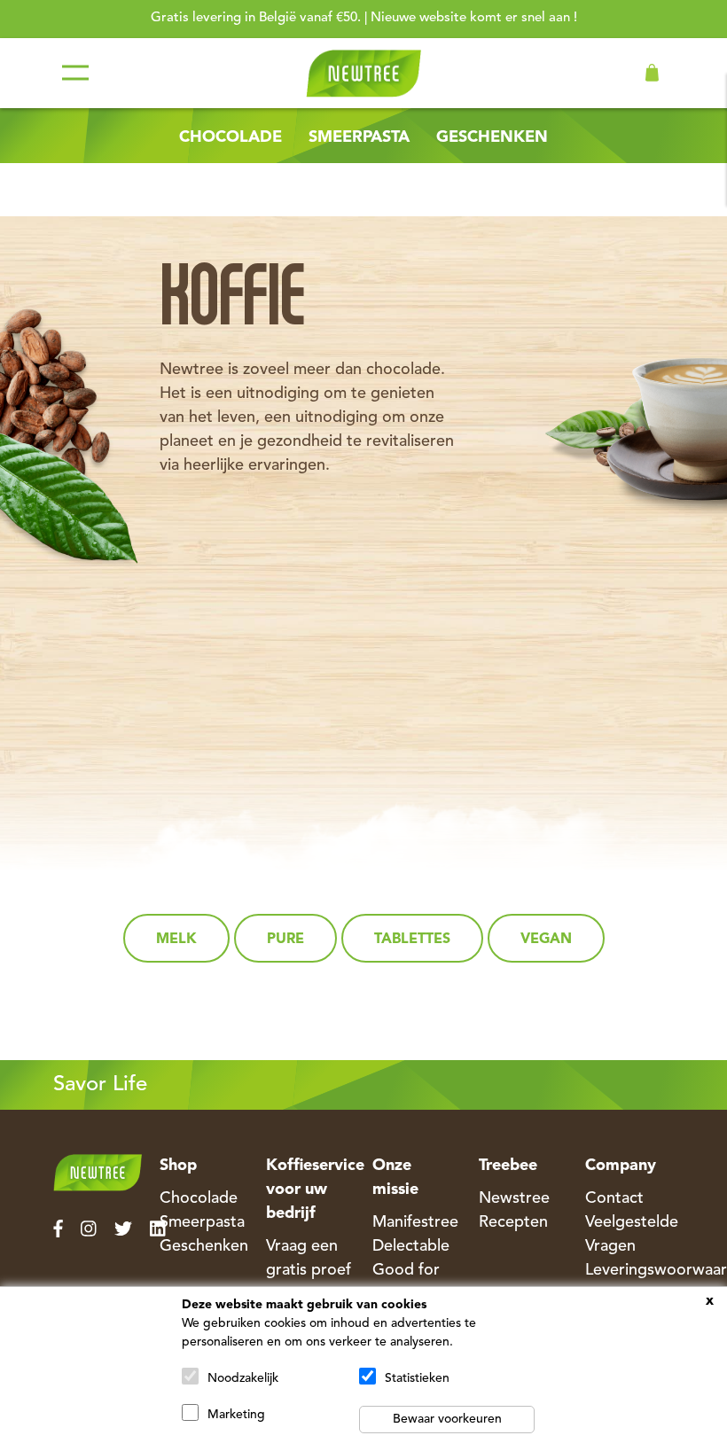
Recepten (513, 1222)
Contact (614, 1198)
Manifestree (415, 1222)
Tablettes (412, 939)
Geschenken (492, 137)
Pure (285, 939)
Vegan (546, 939)
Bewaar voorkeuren (447, 1419)
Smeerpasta (359, 137)
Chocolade (230, 137)
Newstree (514, 1198)
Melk (176, 939)
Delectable (410, 1246)
